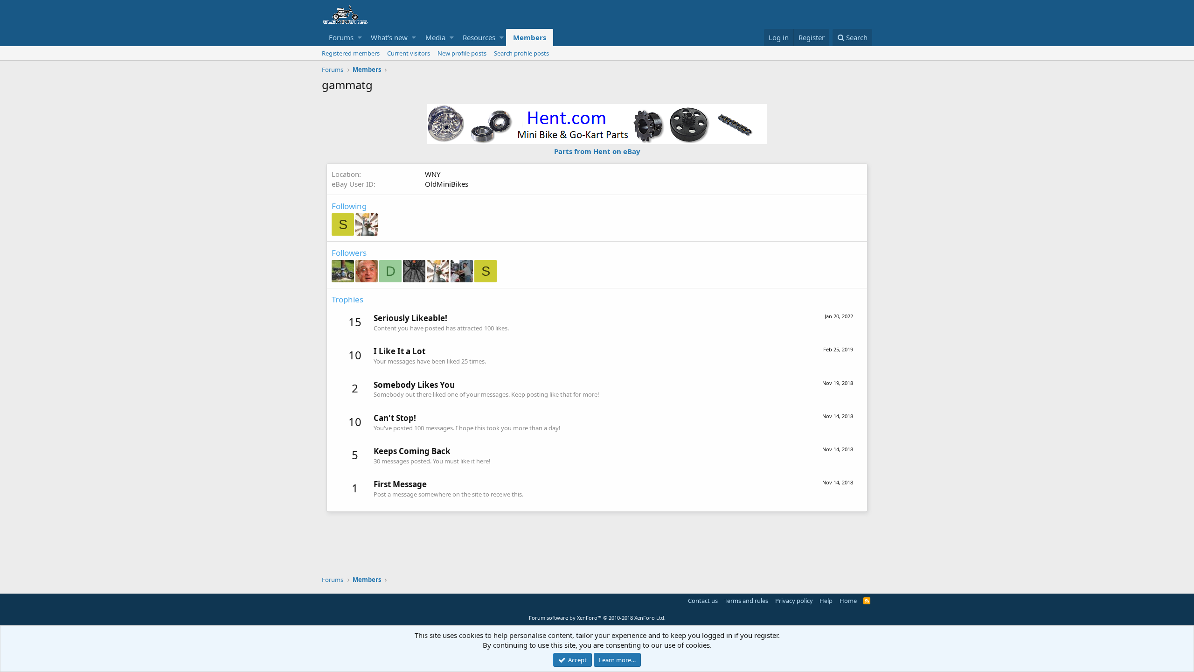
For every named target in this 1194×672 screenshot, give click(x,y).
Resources (479, 37)
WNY (432, 174)
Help (826, 600)
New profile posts (461, 53)
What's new (389, 37)
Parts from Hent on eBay (597, 151)
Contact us (703, 600)
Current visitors (408, 53)
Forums (341, 37)
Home (848, 600)
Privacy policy (794, 600)
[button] (359, 37)
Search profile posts (521, 53)
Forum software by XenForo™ (597, 617)
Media (435, 37)
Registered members (351, 53)
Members (529, 37)
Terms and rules (746, 600)
